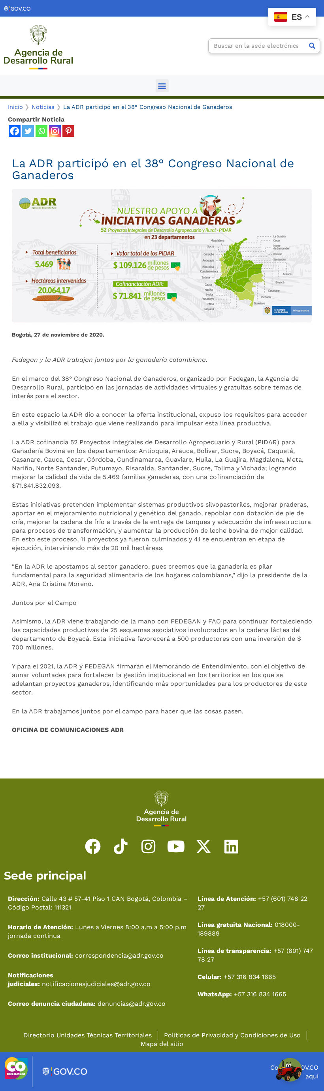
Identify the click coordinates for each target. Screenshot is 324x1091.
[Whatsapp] (41, 131)
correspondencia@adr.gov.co (119, 955)
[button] (162, 85)
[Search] (312, 46)
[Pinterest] (68, 131)
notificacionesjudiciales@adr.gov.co (96, 984)
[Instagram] (55, 131)
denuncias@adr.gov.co (131, 1003)
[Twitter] (28, 131)
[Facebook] (15, 131)
